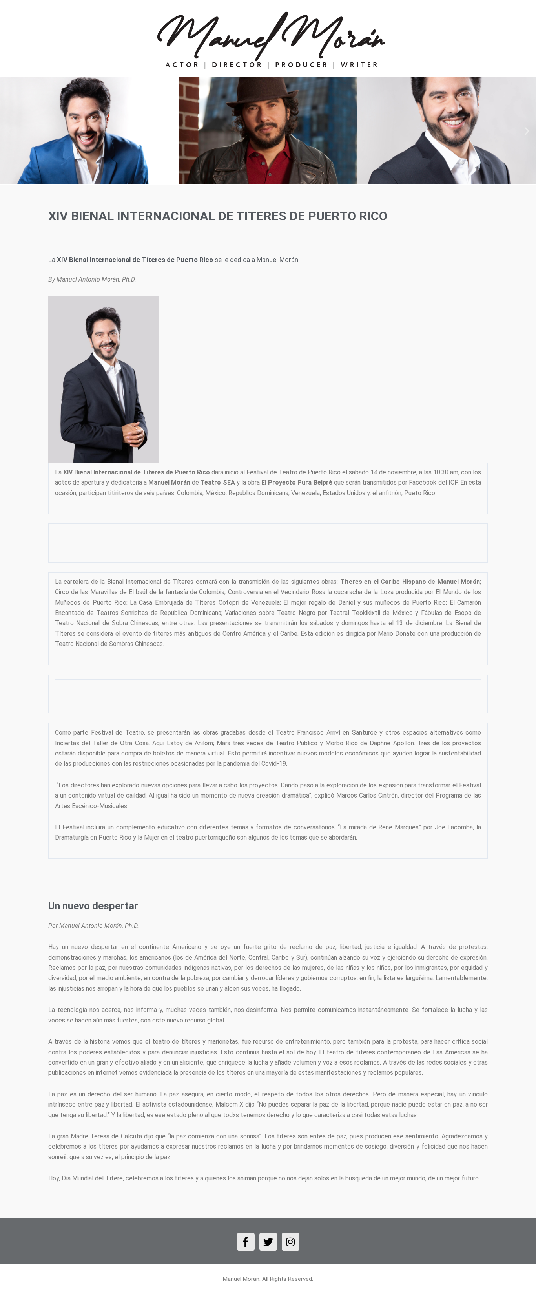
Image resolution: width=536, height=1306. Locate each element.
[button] (9, 130)
